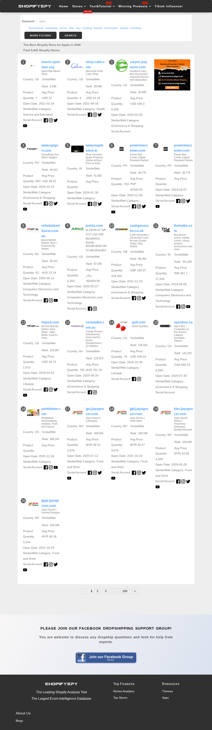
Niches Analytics (123, 691)
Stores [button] (78, 6)
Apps (165, 697)
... (114, 591)
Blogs (19, 720)
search (70, 35)
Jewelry (124, 28)
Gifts (71, 28)
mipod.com (50, 322)
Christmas (135, 28)
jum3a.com (94, 225)
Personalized (36, 28)
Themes (167, 691)
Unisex (63, 28)
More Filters (40, 35)
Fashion (98, 28)
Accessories (111, 28)
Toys (78, 28)
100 (124, 591)
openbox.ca (183, 322)
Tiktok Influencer (169, 6)
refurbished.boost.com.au (50, 231)
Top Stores (120, 697)
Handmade (51, 28)
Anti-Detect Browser (75, 15)
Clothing (87, 28)
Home (63, 6)
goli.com (138, 322)
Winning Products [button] (133, 6)
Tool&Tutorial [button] (100, 6)
